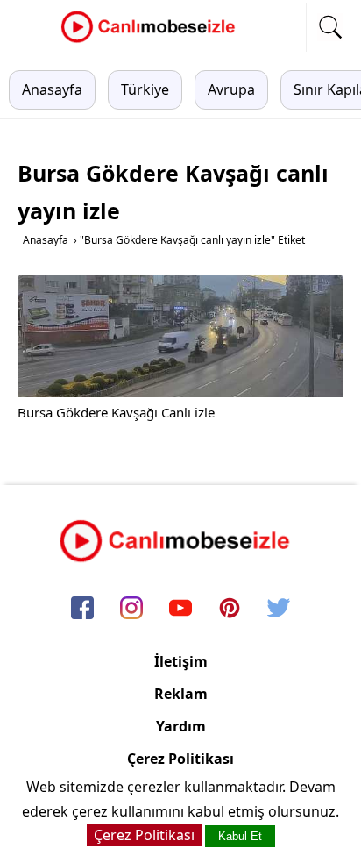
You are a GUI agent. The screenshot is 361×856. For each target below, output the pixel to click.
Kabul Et (240, 836)
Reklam (181, 693)
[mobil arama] (330, 27)
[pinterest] (229, 609)
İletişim (181, 661)
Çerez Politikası (180, 758)
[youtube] (180, 609)
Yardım (181, 726)
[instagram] (131, 609)
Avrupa (231, 89)
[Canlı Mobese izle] (152, 40)
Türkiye (145, 89)
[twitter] (278, 609)
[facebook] (82, 609)
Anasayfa (52, 89)
